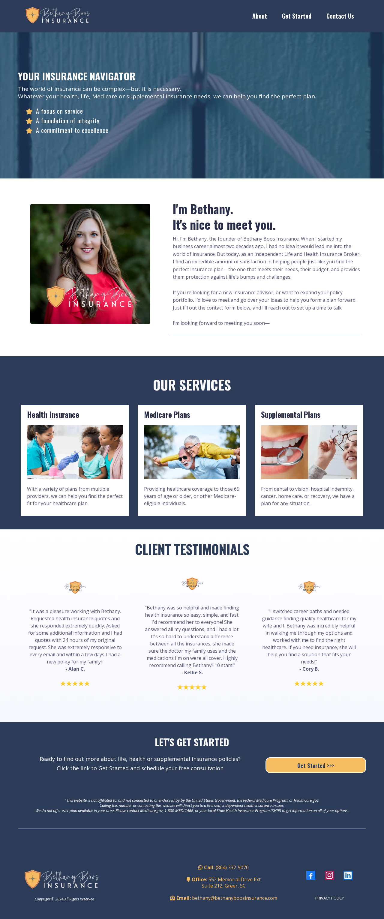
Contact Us (340, 15)
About (259, 15)
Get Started (296, 15)
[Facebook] (311, 875)
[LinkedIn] (348, 875)
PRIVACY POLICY (329, 898)
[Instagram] (329, 875)
